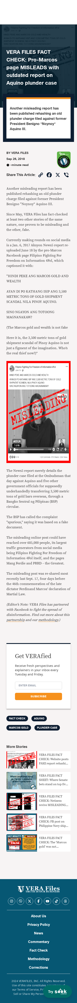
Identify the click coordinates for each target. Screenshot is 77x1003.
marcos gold (18, 728)
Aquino (39, 718)
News (38, 933)
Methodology (38, 959)
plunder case (47, 728)
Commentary (38, 942)
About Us (38, 916)
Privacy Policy (38, 925)
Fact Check (39, 950)
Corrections (38, 967)
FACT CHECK (17, 718)
